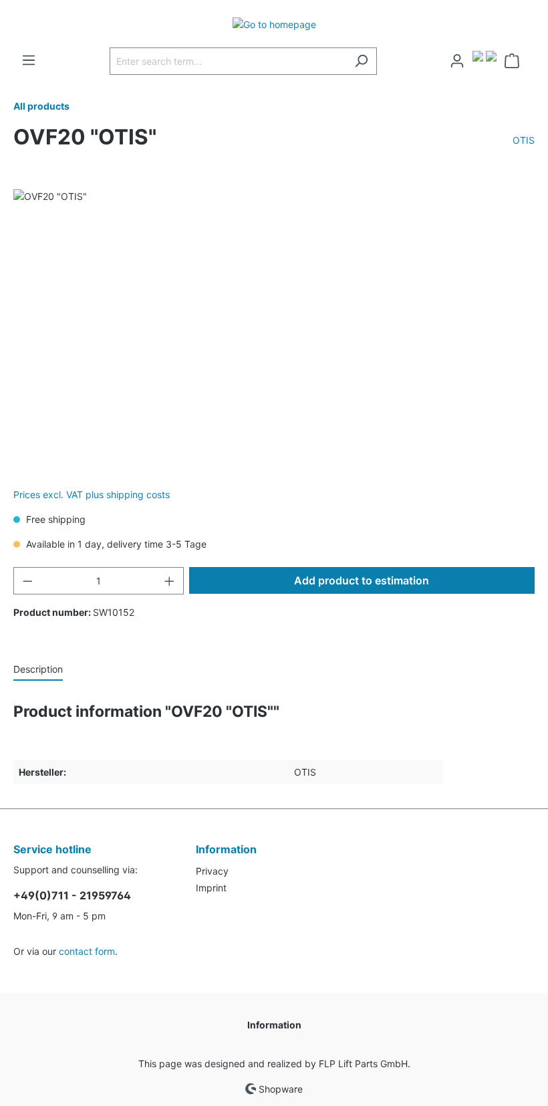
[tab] (38, 669)
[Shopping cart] (516, 61)
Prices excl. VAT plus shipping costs (91, 494)
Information (274, 1024)
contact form (87, 951)
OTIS (524, 140)
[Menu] (28, 60)
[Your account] (457, 61)
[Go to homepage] (274, 23)
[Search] (361, 61)
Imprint (211, 887)
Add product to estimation (361, 580)
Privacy (212, 871)
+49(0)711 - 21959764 (72, 895)
